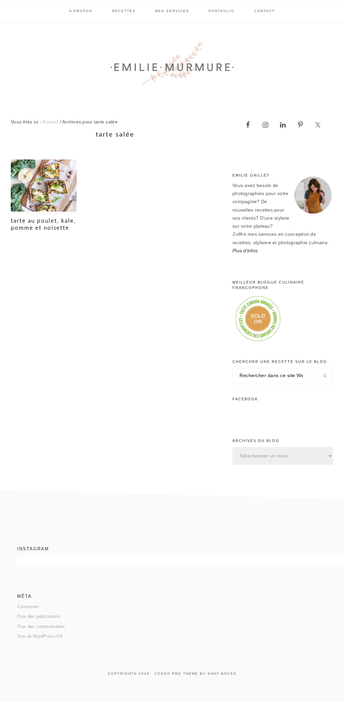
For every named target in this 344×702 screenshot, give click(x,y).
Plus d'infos (245, 250)
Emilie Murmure (172, 66)
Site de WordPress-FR (39, 636)
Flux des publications (38, 616)
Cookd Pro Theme (176, 673)
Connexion (27, 606)
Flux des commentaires (41, 626)
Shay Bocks (222, 673)
